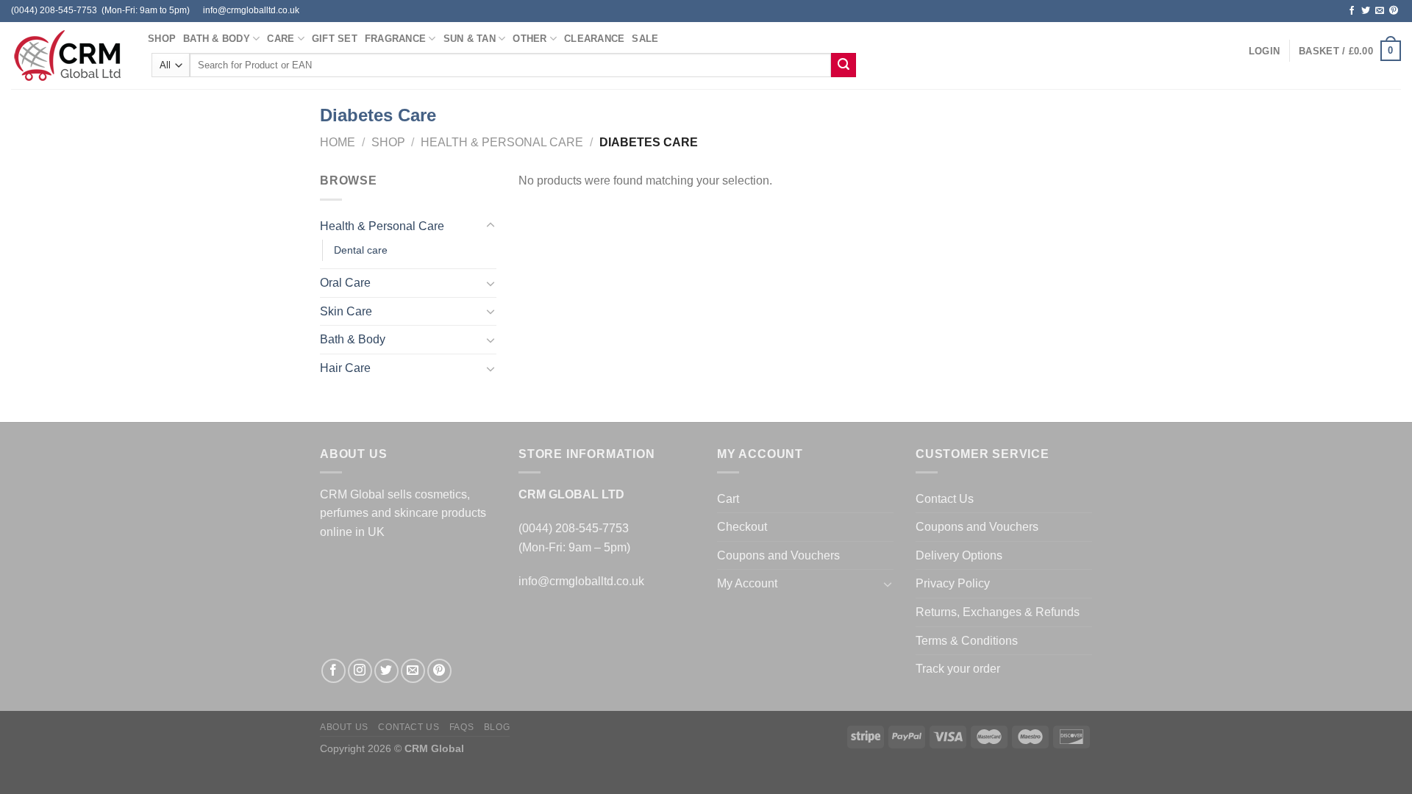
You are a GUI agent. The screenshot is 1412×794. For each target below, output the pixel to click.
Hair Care (345, 368)
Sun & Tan (469, 38)
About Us (344, 727)
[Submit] (843, 65)
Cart (728, 499)
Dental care (361, 250)
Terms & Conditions (967, 640)
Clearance (594, 38)
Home (337, 142)
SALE (645, 38)
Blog (497, 727)
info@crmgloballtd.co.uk (581, 581)
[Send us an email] (1379, 11)
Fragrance (395, 38)
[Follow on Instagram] (360, 671)
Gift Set (334, 38)
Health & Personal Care (502, 142)
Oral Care (345, 282)
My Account (747, 583)
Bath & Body (216, 38)
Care (280, 38)
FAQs (461, 727)
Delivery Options (959, 555)
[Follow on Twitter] (1365, 11)
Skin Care (346, 311)
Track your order (958, 668)
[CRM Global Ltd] (68, 55)
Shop (162, 38)
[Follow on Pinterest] (1393, 11)
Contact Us (945, 499)
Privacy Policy (953, 583)
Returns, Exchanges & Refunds (998, 612)
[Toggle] (490, 226)
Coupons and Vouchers (778, 555)
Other (529, 38)
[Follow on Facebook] (1351, 11)
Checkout (742, 527)
